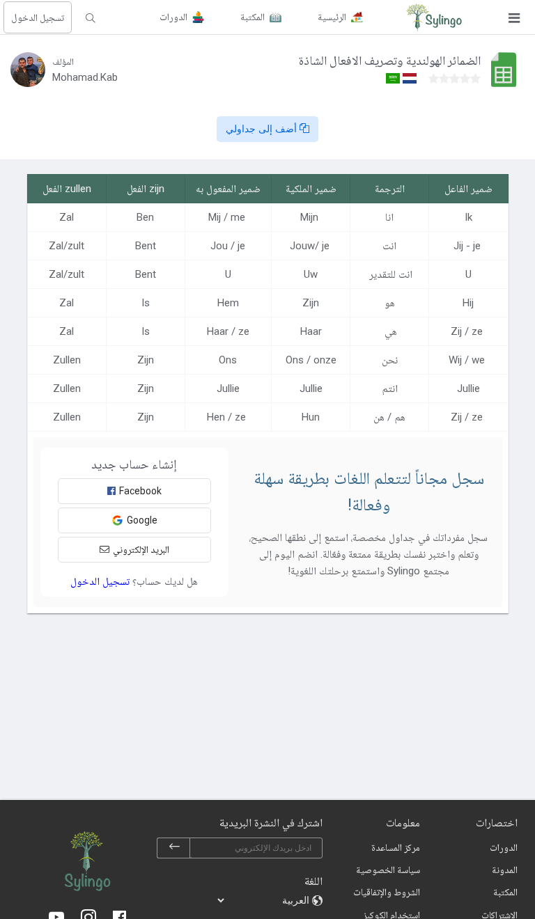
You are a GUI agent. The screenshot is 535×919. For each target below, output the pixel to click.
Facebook (140, 490)
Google (142, 520)
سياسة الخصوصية (388, 869)
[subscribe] (174, 848)
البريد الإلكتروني (141, 549)
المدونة (505, 869)
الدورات (504, 847)
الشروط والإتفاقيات (386, 891)
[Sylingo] (434, 17)
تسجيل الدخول (37, 17)
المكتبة (505, 891)
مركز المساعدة (395, 847)
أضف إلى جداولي (263, 128)
